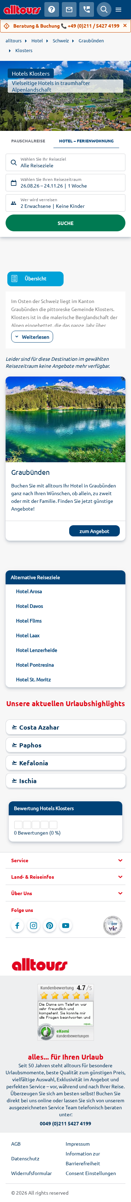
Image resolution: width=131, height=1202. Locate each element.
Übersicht (35, 278)
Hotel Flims (29, 620)
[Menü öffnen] (118, 9)
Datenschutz (25, 1158)
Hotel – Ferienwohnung (86, 140)
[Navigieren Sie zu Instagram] (33, 925)
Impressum (78, 1143)
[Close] (125, 25)
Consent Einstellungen (91, 1173)
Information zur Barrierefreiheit (83, 1158)
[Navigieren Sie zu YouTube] (65, 925)
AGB (16, 1143)
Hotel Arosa (29, 591)
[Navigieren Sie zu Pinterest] (49, 925)
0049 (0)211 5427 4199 (65, 1123)
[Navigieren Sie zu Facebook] (17, 925)
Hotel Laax (27, 635)
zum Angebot (94, 531)
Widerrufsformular (31, 1173)
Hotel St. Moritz (33, 679)
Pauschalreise (28, 140)
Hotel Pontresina (35, 664)
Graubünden (30, 472)
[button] (65, 860)
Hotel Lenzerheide (36, 650)
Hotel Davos (29, 606)
